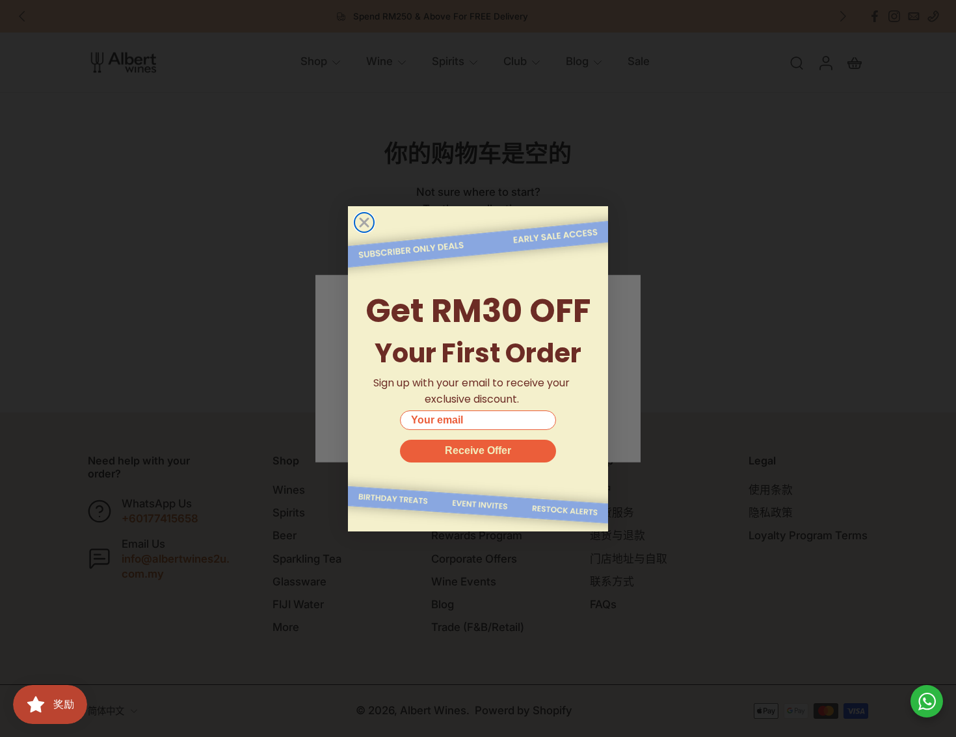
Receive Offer (478, 450)
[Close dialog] (364, 222)
